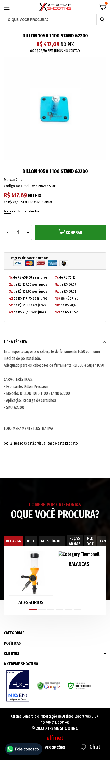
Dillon (19, 179)
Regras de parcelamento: (29, 258)
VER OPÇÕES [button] (55, 747)
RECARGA (13, 541)
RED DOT (90, 541)
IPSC (31, 541)
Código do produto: (19, 186)
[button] (33, 609)
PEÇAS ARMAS (75, 541)
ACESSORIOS (30, 602)
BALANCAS (79, 564)
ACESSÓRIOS (52, 541)
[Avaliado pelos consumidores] (17, 686)
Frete (7, 211)
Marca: (9, 179)
